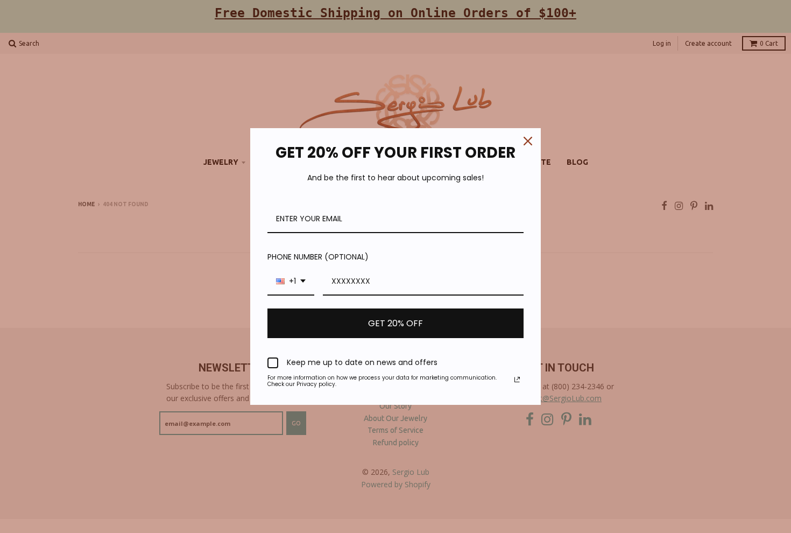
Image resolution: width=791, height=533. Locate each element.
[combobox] (290, 282)
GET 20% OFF (395, 323)
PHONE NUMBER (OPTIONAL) (318, 256)
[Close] (528, 141)
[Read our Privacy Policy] (517, 379)
